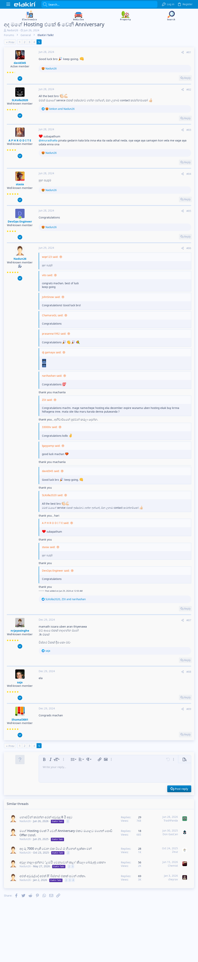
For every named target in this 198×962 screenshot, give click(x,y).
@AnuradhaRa (48, 140)
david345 (20, 63)
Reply (187, 78)
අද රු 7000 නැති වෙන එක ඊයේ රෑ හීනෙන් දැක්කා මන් (56, 848)
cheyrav (173, 879)
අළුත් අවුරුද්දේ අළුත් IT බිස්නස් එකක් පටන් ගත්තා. (53, 876)
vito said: (47, 275)
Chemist (173, 865)
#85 (188, 211)
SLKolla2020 (20, 100)
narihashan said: (52, 375)
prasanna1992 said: (54, 333)
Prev (11, 42)
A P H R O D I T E (20, 140)
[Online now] (20, 218)
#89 (188, 709)
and (62, 109)
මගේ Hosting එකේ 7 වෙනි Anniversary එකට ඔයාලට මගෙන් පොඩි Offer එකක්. (66, 833)
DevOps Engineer (20, 221)
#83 (188, 130)
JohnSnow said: (51, 297)
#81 (188, 52)
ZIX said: (47, 400)
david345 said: (51, 471)
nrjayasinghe (20, 630)
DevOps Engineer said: (56, 570)
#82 (188, 89)
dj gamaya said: (51, 352)
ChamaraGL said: (52, 315)
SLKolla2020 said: (52, 495)
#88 (188, 671)
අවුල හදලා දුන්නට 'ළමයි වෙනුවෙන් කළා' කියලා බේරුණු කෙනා (63, 862)
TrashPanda (171, 820)
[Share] (182, 52)
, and (65, 599)
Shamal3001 (20, 719)
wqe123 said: (50, 257)
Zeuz (175, 852)
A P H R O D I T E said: (55, 523)
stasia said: (48, 547)
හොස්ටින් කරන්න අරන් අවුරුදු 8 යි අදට (46, 817)
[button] (8, 4)
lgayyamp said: (51, 446)
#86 (188, 248)
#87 (188, 620)
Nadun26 (12, 30)
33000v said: (49, 427)
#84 (188, 174)
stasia (20, 184)
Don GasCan (170, 834)
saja (20, 682)
